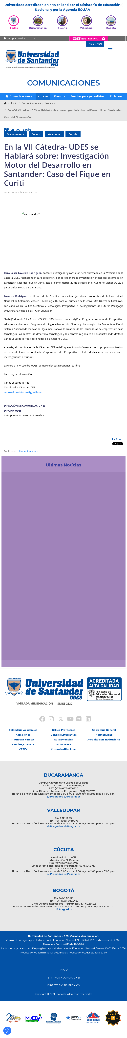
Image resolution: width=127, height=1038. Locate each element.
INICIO (64, 969)
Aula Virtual (95, 43)
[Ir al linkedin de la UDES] (86, 719)
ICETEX (23, 749)
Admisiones (23, 735)
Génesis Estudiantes (64, 735)
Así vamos (13, 650)
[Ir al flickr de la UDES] (77, 719)
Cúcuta (36, 134)
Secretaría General (104, 730)
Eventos (59, 96)
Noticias (43, 96)
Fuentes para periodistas (87, 96)
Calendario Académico (23, 730)
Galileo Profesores (63, 730)
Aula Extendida (63, 739)
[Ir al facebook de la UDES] (40, 719)
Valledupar (54, 134)
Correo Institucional (63, 749)
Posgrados (74, 796)
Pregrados (56, 796)
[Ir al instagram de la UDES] (49, 719)
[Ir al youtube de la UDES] (68, 719)
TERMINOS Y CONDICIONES (63, 977)
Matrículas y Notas (23, 739)
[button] (7, 1031)
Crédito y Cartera (23, 744)
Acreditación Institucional (103, 739)
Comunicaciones (20, 96)
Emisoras (116, 96)
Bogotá (73, 134)
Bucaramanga (15, 134)
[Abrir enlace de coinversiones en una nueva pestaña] (73, 1017)
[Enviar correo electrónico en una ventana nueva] (88, 952)
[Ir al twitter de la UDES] (59, 719)
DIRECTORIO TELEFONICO (63, 985)
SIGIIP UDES (63, 744)
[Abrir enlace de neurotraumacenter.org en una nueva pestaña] (33, 1017)
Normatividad (104, 735)
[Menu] (110, 48)
